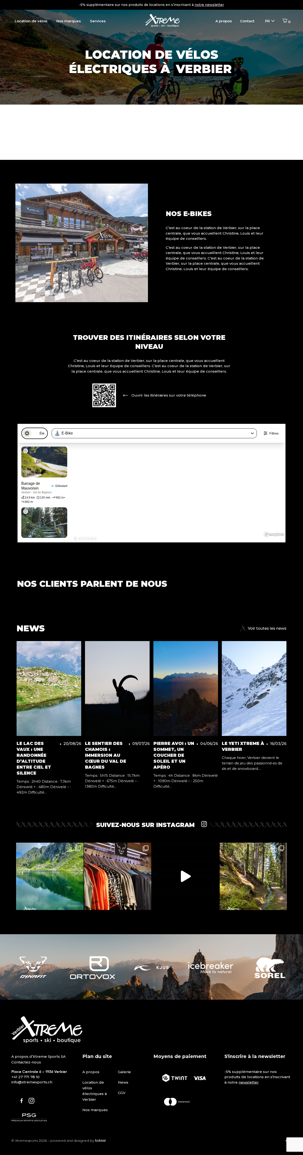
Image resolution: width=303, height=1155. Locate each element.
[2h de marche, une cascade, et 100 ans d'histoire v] (253, 876)
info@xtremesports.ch (31, 1082)
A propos (223, 21)
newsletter (249, 1082)
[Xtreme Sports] (162, 21)
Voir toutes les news (267, 628)
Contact (247, 21)
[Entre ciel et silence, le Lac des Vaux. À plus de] (50, 876)
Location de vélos (31, 21)
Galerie (124, 1072)
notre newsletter (209, 5)
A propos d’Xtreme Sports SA (38, 1056)
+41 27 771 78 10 (25, 1077)
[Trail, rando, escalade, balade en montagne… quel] (118, 876)
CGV (121, 1092)
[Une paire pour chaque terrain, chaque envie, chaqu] (185, 876)
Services (98, 21)
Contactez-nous (26, 1062)
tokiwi (100, 1140)
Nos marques (68, 21)
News (123, 1082)
